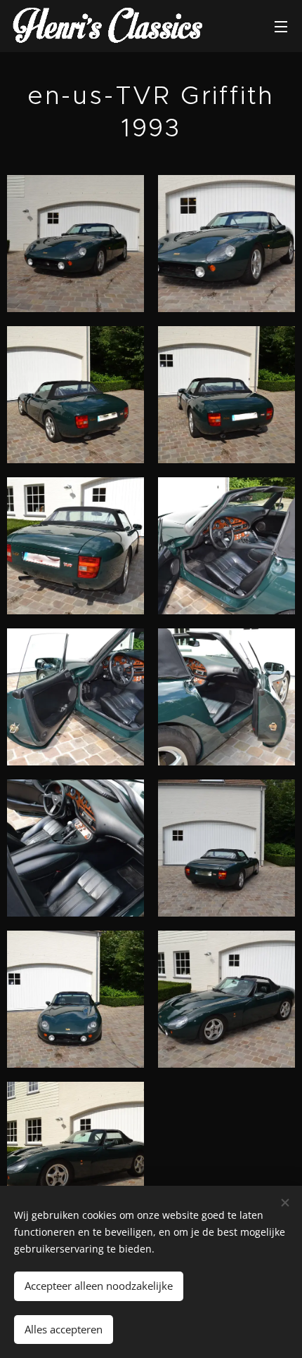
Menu (281, 26)
